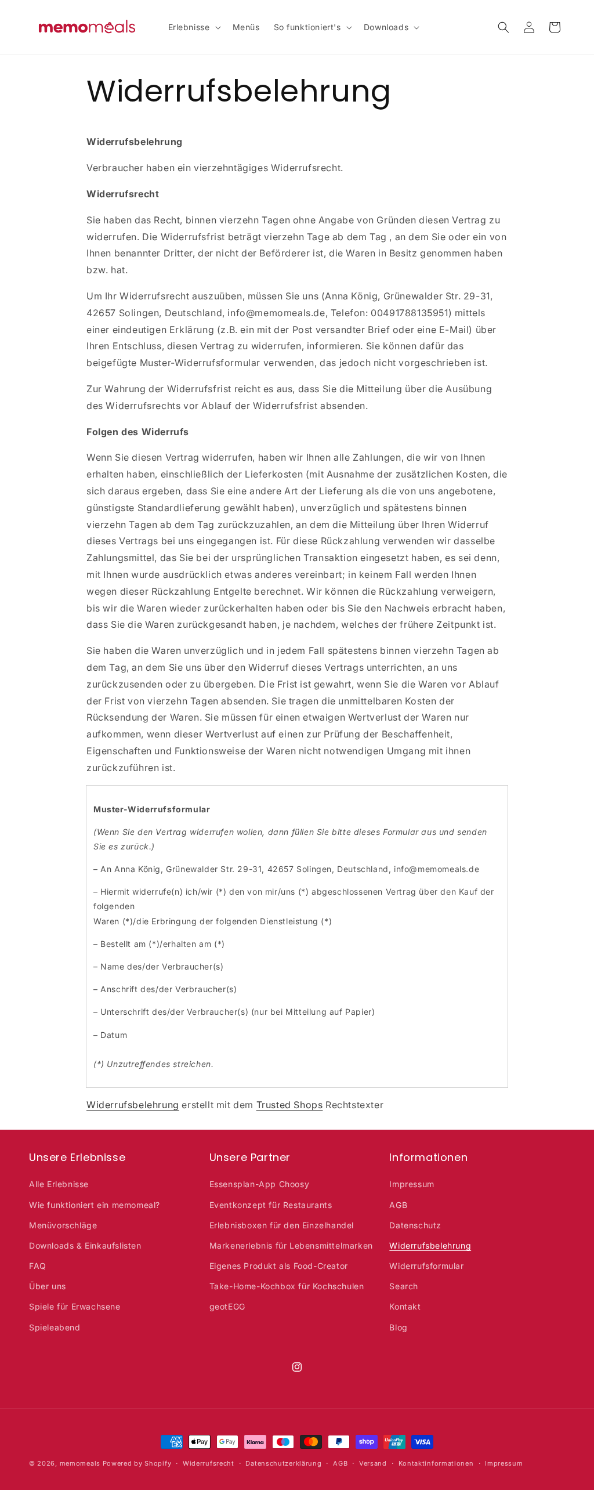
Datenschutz (415, 1225)
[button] (193, 27)
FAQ (37, 1266)
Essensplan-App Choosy (259, 1184)
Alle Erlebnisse (59, 1184)
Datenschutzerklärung (283, 1463)
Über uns (47, 1286)
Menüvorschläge (63, 1225)
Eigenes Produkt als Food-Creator (278, 1266)
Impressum (411, 1184)
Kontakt (405, 1306)
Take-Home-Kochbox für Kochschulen (286, 1286)
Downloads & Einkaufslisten (85, 1245)
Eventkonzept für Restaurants (270, 1205)
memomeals (80, 1463)
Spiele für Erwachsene (75, 1306)
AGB (398, 1205)
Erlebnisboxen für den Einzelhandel (281, 1225)
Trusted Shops (289, 1105)
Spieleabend (55, 1327)
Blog (398, 1327)
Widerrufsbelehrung (132, 1105)
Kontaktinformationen (436, 1463)
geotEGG (227, 1306)
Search (403, 1286)
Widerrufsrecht (208, 1463)
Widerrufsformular (426, 1266)
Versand (373, 1463)
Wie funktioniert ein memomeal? (94, 1205)
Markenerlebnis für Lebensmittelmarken (291, 1245)
